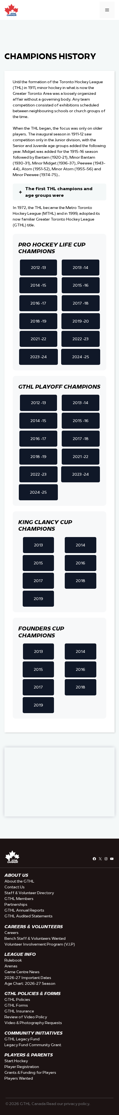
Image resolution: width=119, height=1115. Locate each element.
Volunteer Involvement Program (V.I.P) (39, 944)
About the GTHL (19, 881)
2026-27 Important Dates (27, 977)
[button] (38, 268)
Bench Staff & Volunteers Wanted (35, 938)
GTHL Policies (17, 999)
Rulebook (13, 960)
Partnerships (15, 904)
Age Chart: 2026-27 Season (29, 983)
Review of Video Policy (25, 1016)
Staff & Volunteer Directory (29, 892)
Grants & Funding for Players (30, 1072)
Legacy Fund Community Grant (32, 1044)
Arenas (10, 966)
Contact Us (14, 886)
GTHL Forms (16, 1005)
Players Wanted (18, 1078)
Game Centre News (22, 971)
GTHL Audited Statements (28, 916)
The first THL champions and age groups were (58, 192)
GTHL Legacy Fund (22, 1039)
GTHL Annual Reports (24, 910)
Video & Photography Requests (33, 1022)
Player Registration (21, 1066)
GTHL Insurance (19, 1011)
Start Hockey (16, 1060)
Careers (11, 932)
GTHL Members (18, 898)
